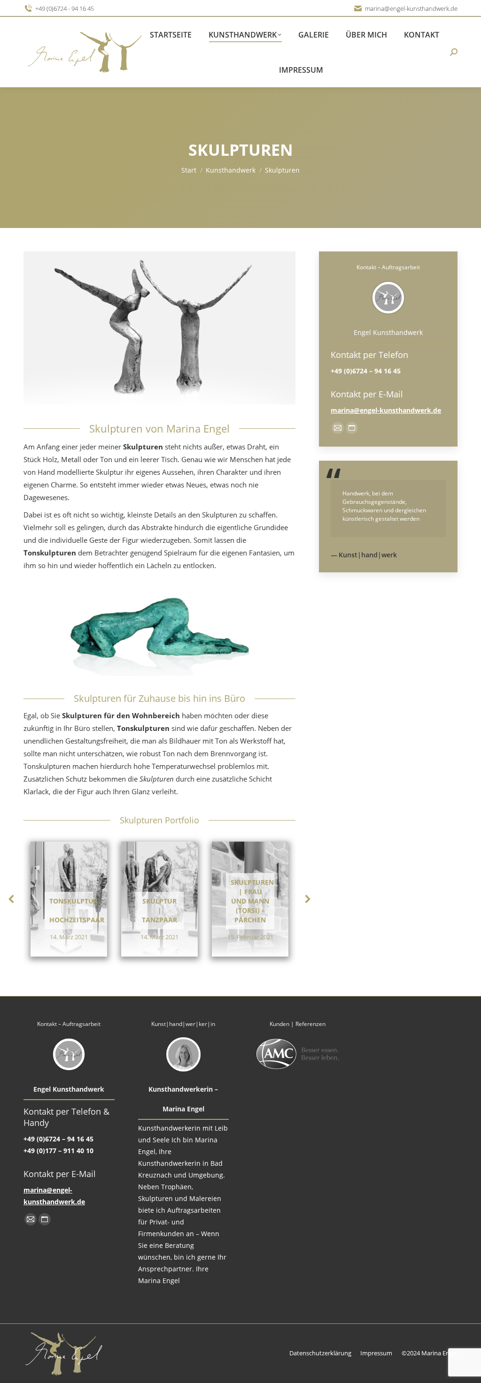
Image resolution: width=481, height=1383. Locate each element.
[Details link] (69, 876)
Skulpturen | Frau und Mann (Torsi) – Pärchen (252, 901)
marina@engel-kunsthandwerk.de (411, 8)
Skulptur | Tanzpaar (159, 910)
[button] (11, 898)
